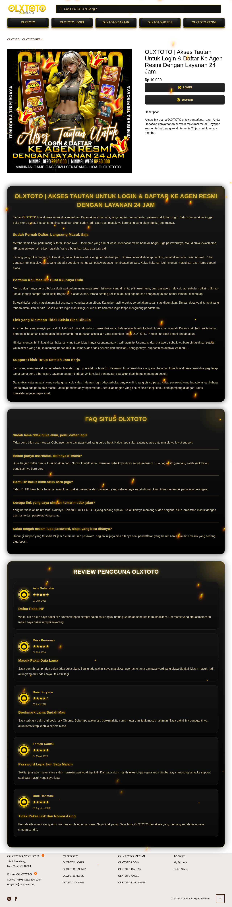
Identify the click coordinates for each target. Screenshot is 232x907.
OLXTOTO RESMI (204, 22)
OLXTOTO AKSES (160, 22)
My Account (180, 862)
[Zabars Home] (27, 9)
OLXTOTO (28, 22)
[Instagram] (9, 898)
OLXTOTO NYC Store (23, 856)
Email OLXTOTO (19, 874)
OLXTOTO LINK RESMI (132, 882)
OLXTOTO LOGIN (72, 22)
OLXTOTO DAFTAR (116, 22)
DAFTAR (187, 99)
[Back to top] (220, 898)
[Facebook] (16, 898)
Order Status (181, 869)
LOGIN (187, 87)
